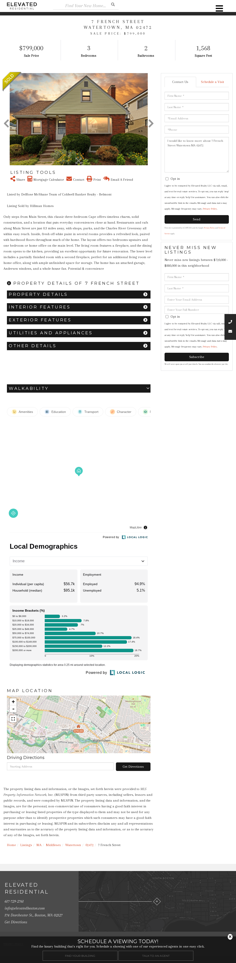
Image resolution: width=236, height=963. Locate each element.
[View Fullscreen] (13, 718)
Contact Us (180, 82)
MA (38, 845)
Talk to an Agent (156, 955)
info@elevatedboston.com (25, 908)
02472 (90, 845)
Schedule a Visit (212, 82)
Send (196, 219)
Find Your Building (80, 955)
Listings (26, 845)
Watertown (73, 845)
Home (11, 845)
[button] (113, 4)
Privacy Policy (210, 208)
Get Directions (133, 766)
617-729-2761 (14, 901)
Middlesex (53, 845)
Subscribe (196, 357)
